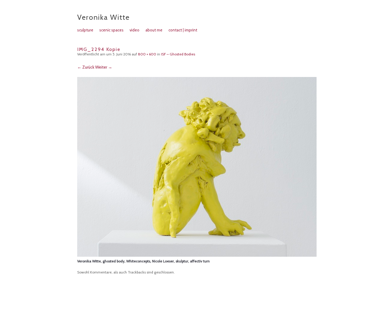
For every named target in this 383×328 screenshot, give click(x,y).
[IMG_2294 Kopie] (197, 255)
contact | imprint (182, 30)
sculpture (85, 30)
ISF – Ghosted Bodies (178, 54)
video (134, 30)
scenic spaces (111, 30)
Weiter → (103, 67)
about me (153, 30)
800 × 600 (147, 54)
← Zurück (85, 67)
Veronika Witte (103, 17)
